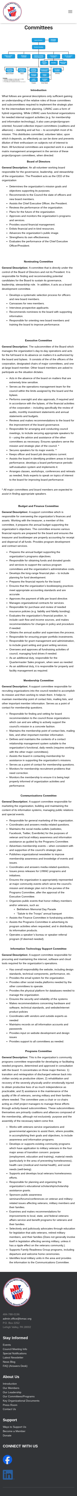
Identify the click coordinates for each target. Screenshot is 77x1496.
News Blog (9, 1361)
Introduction (10, 1383)
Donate (7, 1435)
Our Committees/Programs (19, 1396)
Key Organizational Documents (21, 1400)
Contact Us (9, 1409)
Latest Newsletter (13, 1357)
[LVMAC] (13, 11)
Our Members (11, 1387)
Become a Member (14, 1431)
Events (7, 1344)
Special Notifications (15, 1353)
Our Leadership (12, 1392)
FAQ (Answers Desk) (15, 1365)
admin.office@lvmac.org (17, 1318)
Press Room (10, 1404)
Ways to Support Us (14, 1426)
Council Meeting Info (15, 1349)
